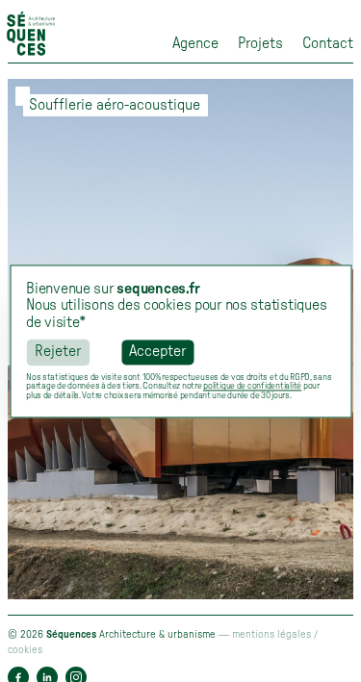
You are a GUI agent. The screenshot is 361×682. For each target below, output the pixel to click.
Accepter (157, 352)
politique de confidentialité (252, 387)
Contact (327, 43)
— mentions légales (266, 634)
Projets (260, 43)
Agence (195, 43)
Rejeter (58, 352)
